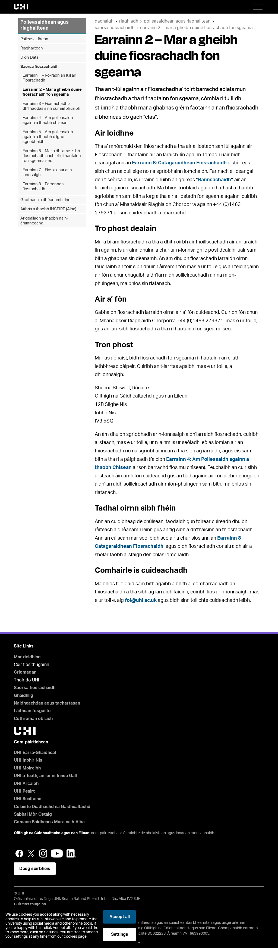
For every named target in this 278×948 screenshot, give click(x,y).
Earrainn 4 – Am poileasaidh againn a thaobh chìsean (48, 120)
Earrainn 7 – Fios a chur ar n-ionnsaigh (48, 172)
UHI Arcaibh (26, 783)
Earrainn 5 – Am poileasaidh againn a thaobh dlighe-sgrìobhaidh (48, 137)
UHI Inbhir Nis (28, 760)
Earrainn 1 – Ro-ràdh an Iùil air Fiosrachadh (49, 77)
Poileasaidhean (34, 39)
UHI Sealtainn (27, 799)
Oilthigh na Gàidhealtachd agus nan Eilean (51, 833)
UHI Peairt (24, 791)
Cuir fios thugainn (30, 904)
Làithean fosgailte (32, 711)
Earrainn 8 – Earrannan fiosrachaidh (43, 186)
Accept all (119, 917)
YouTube (57, 853)
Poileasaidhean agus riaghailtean (177, 21)
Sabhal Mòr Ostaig (33, 814)
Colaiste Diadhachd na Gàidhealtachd (52, 807)
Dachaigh (104, 21)
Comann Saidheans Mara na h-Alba (49, 822)
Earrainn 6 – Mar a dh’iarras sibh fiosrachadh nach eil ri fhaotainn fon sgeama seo (52, 156)
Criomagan (25, 672)
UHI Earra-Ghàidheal (35, 752)
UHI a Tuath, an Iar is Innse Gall (45, 776)
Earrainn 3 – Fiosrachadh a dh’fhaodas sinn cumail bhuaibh (51, 106)
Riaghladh (128, 21)
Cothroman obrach (33, 719)
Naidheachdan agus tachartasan (47, 703)
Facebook (19, 853)
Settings (119, 934)
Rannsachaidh (214, 179)
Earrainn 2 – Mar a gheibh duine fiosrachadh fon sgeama (196, 28)
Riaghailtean (31, 48)
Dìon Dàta (29, 57)
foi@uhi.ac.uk (141, 600)
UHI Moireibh (27, 768)
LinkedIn (71, 853)
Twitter (31, 853)
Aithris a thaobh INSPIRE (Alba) (48, 209)
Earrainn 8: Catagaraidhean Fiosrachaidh (179, 163)
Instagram (43, 853)
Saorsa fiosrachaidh (114, 28)
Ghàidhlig (23, 695)
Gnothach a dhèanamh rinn (45, 200)
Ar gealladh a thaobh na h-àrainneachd (44, 220)
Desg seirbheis (34, 868)
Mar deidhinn (27, 657)
